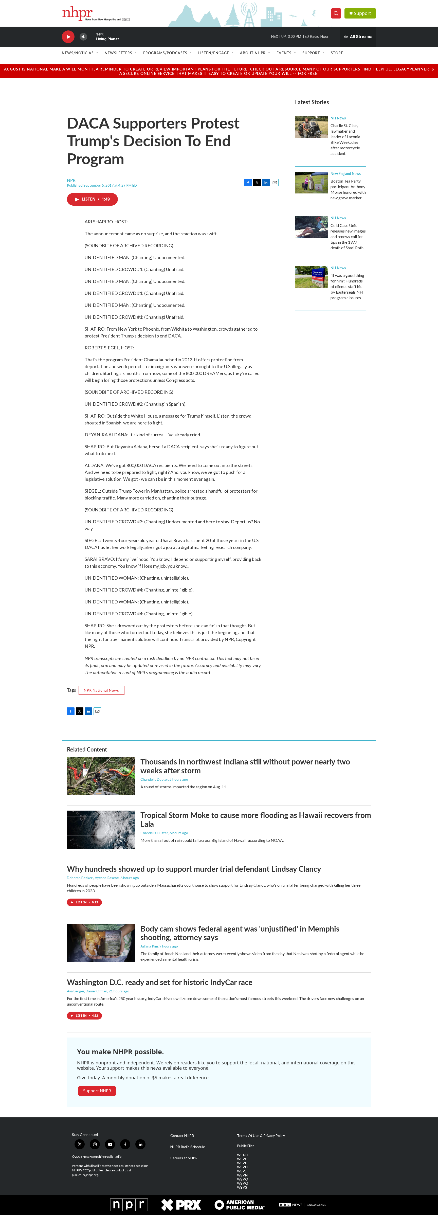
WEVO (242, 1179)
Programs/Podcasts (165, 52)
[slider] (91, 36)
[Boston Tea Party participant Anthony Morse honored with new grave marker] (311, 182)
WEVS (242, 1187)
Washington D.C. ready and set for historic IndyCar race (159, 982)
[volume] (83, 37)
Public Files (245, 1146)
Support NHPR (97, 1091)
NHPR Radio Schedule (187, 1147)
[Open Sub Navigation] (98, 53)
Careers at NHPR (183, 1158)
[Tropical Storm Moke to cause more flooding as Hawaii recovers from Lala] (101, 830)
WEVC (242, 1159)
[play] (68, 37)
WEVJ (241, 1171)
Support (362, 13)
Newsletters (118, 52)
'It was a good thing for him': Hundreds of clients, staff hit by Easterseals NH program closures (347, 286)
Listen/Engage (213, 52)
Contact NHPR (182, 1136)
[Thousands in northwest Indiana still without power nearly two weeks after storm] (101, 776)
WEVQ (242, 1183)
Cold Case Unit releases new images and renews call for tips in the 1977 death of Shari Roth (348, 236)
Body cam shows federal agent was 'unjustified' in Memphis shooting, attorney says (239, 933)
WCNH (242, 1155)
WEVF (242, 1163)
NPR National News (101, 690)
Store (337, 52)
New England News (346, 173)
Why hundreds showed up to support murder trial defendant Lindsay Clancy (194, 868)
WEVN (242, 1175)
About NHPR (253, 52)
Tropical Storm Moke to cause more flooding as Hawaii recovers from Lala (255, 819)
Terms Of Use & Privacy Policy (261, 1136)
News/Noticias (78, 52)
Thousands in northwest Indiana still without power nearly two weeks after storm (245, 766)
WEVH (242, 1167)
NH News (338, 117)
